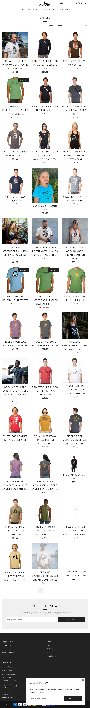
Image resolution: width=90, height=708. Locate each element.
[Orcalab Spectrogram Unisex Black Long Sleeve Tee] (15, 231)
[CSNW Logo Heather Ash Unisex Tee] (75, 181)
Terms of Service (8, 652)
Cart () (79, 3)
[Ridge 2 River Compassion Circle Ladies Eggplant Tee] (15, 465)
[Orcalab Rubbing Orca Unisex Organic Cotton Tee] (15, 45)
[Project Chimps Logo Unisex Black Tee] (45, 90)
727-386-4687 (7, 670)
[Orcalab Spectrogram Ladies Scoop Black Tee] (75, 325)
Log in (62, 3)
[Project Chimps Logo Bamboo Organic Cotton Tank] (75, 135)
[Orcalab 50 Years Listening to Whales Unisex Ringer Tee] (45, 231)
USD (70, 3)
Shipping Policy (7, 642)
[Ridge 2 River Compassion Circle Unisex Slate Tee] (75, 420)
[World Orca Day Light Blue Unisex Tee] (15, 280)
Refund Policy (7, 645)
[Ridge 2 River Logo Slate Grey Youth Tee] (45, 325)
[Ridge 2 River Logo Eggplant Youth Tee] (15, 325)
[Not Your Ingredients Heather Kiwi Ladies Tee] (15, 90)
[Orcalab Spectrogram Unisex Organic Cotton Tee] (45, 556)
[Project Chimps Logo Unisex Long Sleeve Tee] (45, 45)
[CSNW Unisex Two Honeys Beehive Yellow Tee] (45, 420)
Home (22, 9)
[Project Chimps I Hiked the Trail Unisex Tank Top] (45, 510)
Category (31, 9)
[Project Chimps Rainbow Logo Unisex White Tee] (75, 370)
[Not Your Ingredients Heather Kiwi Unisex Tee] (45, 280)
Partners (44, 9)
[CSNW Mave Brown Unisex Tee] (75, 45)
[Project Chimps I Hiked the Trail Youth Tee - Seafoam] (75, 510)
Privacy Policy (7, 649)
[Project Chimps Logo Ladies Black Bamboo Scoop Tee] (45, 135)
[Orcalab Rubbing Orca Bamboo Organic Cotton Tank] (75, 231)
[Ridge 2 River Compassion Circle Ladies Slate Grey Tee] (45, 465)
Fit (53, 9)
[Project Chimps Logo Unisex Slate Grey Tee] (75, 90)
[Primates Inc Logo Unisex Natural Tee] (75, 556)
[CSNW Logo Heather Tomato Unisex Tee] (15, 420)
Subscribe (70, 620)
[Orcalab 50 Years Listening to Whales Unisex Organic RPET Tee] (15, 371)
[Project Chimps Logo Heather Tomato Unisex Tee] (45, 371)
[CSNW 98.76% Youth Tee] (45, 185)
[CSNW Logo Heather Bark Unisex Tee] (15, 135)
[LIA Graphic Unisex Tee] (75, 462)
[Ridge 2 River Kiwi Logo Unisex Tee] (75, 280)
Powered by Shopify (8, 697)
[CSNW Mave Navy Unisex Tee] (15, 181)
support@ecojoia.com (10, 667)
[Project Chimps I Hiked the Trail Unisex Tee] (15, 510)
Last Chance (64, 9)
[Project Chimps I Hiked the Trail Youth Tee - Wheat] (15, 556)
